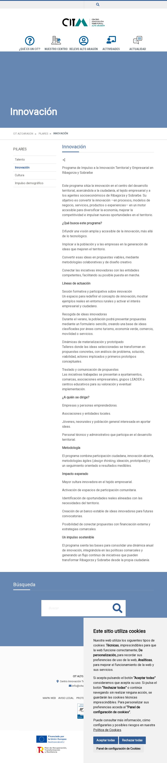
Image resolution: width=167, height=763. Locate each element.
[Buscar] (97, 5)
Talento (20, 159)
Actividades (111, 49)
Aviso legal (66, 698)
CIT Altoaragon (23, 133)
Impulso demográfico (29, 183)
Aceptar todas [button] (106, 740)
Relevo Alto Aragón (83, 49)
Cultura (19, 175)
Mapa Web (49, 698)
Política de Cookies (107, 730)
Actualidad (137, 49)
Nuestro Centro (56, 49)
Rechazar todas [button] (132, 740)
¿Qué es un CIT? (29, 49)
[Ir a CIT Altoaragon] (83, 22)
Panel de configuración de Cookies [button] (119, 748)
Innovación (22, 167)
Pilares (43, 133)
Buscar (117, 608)
